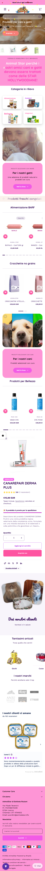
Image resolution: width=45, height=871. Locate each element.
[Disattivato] (5, 130)
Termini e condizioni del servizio (14, 862)
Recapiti (27, 865)
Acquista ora (22, 553)
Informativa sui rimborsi (30, 859)
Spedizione (19, 501)
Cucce (41, 668)
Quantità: (7, 533)
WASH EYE (14, 420)
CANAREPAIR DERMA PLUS (19, 485)
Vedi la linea (21, 186)
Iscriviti (21, 838)
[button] (5, 236)
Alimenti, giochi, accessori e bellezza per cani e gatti (22, 2)
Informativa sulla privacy (11, 859)
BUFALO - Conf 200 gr (14, 245)
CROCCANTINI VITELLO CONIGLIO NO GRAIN (14, 301)
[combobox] (19, 16)
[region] (22, 2)
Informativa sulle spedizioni (12, 865)
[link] (16, 492)
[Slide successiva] (39, 659)
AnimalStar (13, 856)
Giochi (14, 668)
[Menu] (5, 9)
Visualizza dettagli (11, 568)
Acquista (9, 33)
